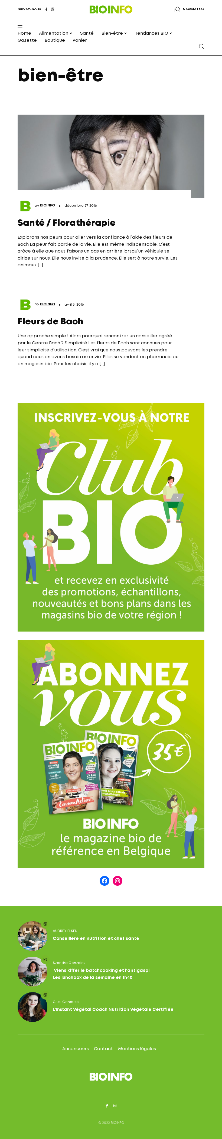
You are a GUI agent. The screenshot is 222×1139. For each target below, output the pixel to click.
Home (24, 33)
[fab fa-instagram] (52, 10)
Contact (103, 1049)
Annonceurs (75, 1049)
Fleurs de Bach (50, 322)
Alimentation (53, 33)
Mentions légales (137, 1049)
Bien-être (112, 33)
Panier (80, 40)
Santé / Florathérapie (67, 223)
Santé (87, 33)
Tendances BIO (151, 33)
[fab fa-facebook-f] (46, 10)
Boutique (55, 40)
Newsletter (193, 9)
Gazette (27, 40)
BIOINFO (47, 205)
